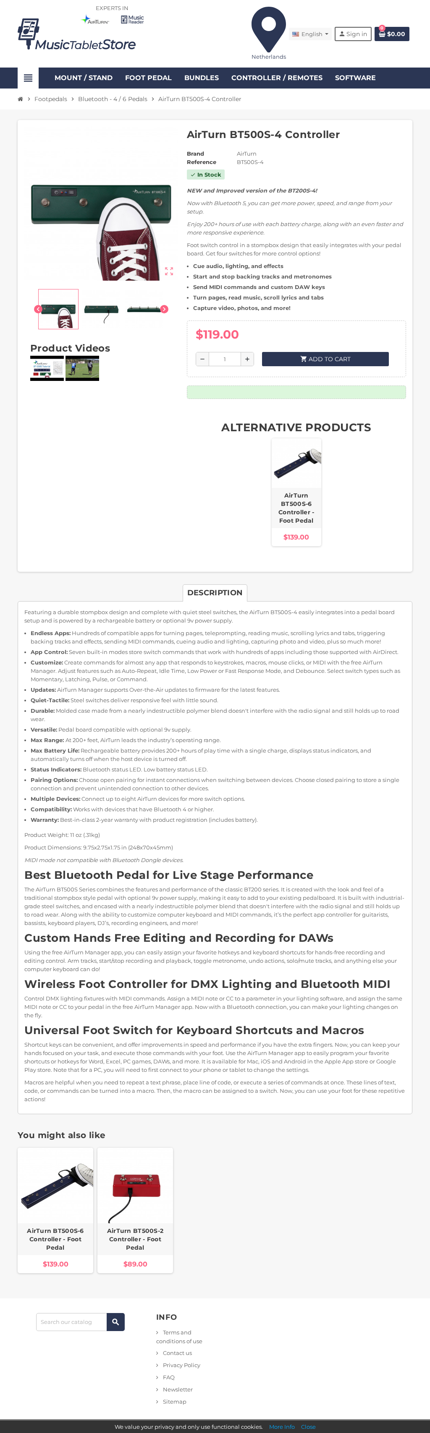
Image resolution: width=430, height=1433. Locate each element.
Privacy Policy (181, 1365)
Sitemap (174, 1401)
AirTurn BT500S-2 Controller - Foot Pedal (135, 1239)
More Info (282, 1426)
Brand (195, 153)
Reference (201, 162)
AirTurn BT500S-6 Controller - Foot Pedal (296, 508)
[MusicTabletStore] (77, 33)
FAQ (168, 1377)
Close (308, 1426)
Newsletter (177, 1389)
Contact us (177, 1353)
